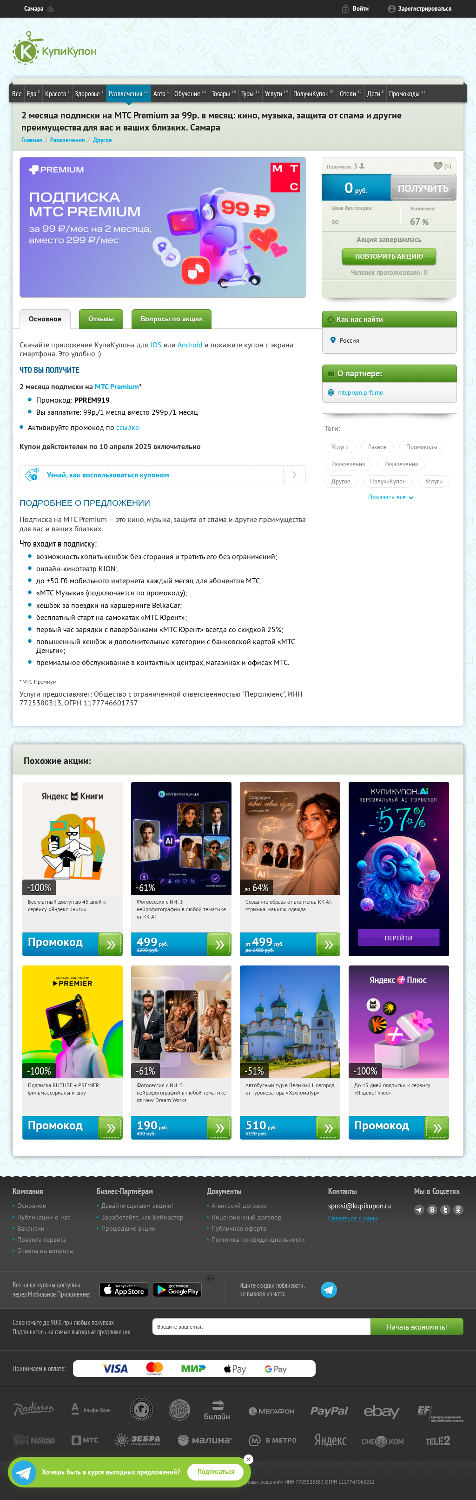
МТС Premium (117, 386)
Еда (33, 93)
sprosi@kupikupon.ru (359, 1205)
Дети (375, 93)
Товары (224, 93)
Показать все (387, 497)
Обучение (190, 93)
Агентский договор (239, 1205)
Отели (351, 93)
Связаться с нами (353, 1218)
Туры (250, 93)
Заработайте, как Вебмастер (142, 1217)
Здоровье (89, 93)
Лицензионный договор (247, 1217)
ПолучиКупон (314, 93)
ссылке (127, 427)
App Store (123, 1289)
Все (17, 93)
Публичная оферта (239, 1228)
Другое (340, 481)
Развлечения (128, 93)
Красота (57, 93)
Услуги (276, 93)
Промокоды (407, 93)
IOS (157, 344)
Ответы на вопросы (45, 1250)
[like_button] (438, 166)
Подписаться (216, 1471)
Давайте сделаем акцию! (137, 1205)
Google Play (177, 1289)
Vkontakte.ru (432, 1210)
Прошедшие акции (128, 1228)
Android (191, 344)
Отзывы (101, 319)
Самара (33, 9)
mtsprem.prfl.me (360, 392)
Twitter (445, 1210)
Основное (45, 319)
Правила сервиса (41, 1239)
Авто (161, 93)
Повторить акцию (389, 256)
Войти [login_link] (361, 9)
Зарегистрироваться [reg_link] (425, 9)
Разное (377, 446)
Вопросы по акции (171, 319)
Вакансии (31, 1228)
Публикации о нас (43, 1217)
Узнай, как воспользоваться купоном (108, 475)
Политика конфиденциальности (258, 1239)
